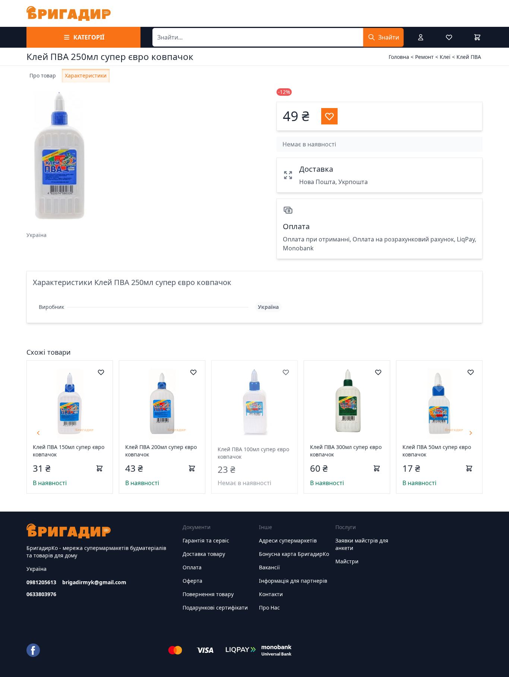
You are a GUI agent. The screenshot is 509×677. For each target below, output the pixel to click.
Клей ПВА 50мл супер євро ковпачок (436, 450)
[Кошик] (477, 37)
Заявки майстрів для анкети (361, 544)
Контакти (271, 594)
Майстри (346, 561)
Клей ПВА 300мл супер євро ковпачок (346, 450)
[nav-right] (471, 433)
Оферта (192, 580)
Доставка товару (204, 553)
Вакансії (269, 567)
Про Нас (269, 607)
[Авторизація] (420, 37)
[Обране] (449, 37)
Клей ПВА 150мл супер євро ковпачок (68, 450)
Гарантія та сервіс (206, 540)
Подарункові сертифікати (215, 607)
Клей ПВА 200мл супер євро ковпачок (161, 450)
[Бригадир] (68, 13)
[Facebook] (33, 650)
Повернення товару (208, 594)
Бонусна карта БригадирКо (294, 553)
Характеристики (86, 75)
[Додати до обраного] (101, 372)
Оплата (192, 567)
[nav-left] (38, 433)
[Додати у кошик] (99, 468)
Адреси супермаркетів (288, 540)
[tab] (42, 75)
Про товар (42, 75)
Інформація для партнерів (293, 580)
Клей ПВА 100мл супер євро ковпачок (253, 453)
